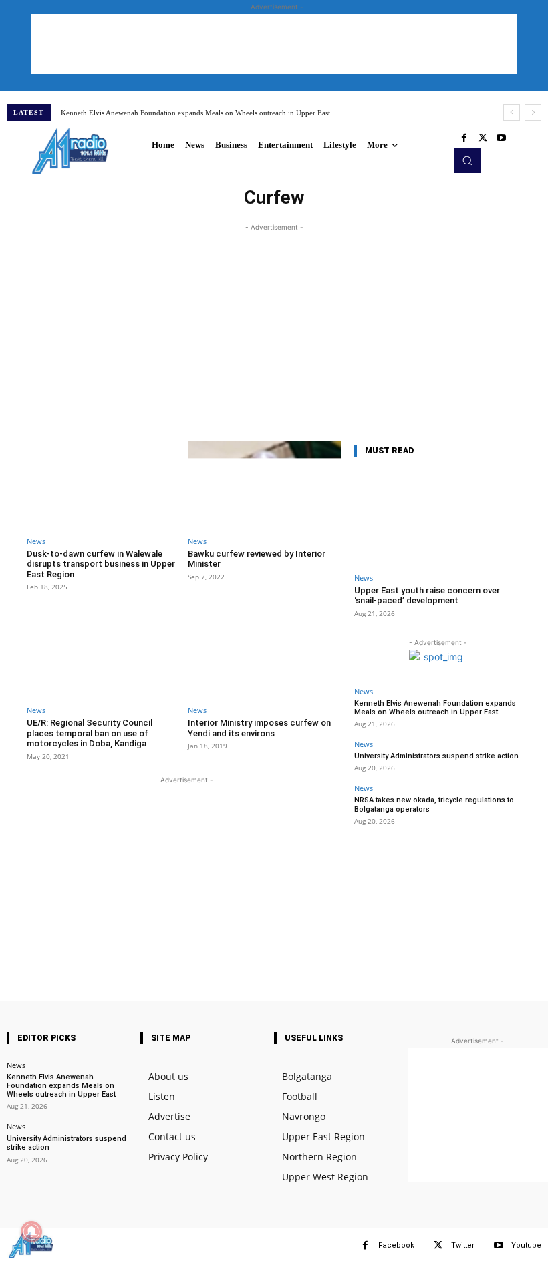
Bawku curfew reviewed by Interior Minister (256, 559)
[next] (533, 112)
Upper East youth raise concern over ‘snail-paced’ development (427, 595)
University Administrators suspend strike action (436, 756)
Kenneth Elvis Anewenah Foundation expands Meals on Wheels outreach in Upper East (195, 113)
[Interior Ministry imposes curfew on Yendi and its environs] (264, 654)
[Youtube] (501, 138)
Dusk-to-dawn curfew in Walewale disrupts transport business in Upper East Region (101, 564)
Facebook (396, 1245)
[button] (467, 160)
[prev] (511, 112)
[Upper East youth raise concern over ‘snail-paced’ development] (437, 517)
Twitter (462, 1245)
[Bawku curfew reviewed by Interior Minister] (264, 485)
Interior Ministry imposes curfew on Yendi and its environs (259, 728)
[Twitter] (482, 138)
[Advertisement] (274, 44)
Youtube (526, 1245)
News (36, 541)
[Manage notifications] (31, 1231)
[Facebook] (463, 138)
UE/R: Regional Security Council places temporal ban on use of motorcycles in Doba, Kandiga (89, 733)
